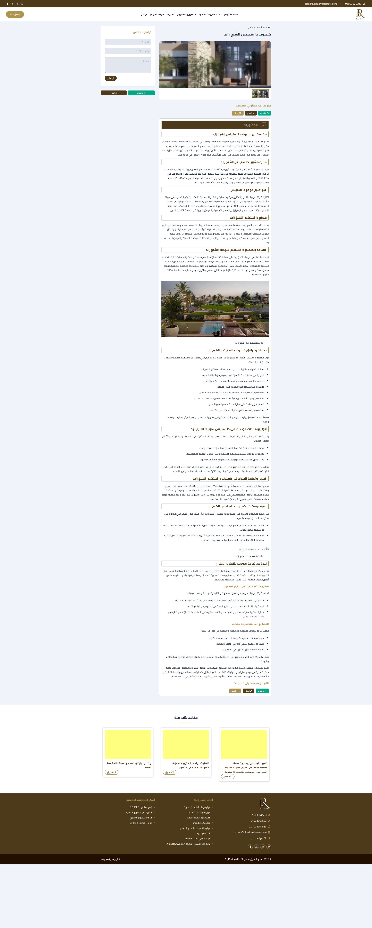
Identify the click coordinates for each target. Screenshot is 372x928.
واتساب (263, 113)
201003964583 (258, 826)
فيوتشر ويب (107, 859)
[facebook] (7, 4)
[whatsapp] (22, 4)
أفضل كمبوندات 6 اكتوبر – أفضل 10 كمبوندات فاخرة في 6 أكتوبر (190, 765)
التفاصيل (227, 776)
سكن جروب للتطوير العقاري (139, 812)
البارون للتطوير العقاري (141, 823)
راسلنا (236, 113)
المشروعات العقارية (208, 14)
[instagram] (17, 4)
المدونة (170, 14)
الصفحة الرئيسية (230, 14)
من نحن (144, 14)
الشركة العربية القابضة (141, 807)
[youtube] (12, 4)
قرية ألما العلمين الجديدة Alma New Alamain (188, 844)
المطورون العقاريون (186, 14)
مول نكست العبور (201, 823)
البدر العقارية (232, 859)
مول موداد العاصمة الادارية (197, 807)
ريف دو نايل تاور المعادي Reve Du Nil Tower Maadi (129, 765)
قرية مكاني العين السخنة (197, 838)
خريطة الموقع (157, 14)
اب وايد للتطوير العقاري (141, 817)
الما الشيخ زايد (203, 833)
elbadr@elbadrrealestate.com (251, 832)
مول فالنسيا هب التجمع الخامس (194, 828)
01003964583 (259, 814)
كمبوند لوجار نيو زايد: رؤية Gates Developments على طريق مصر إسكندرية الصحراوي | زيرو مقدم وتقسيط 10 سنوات (246, 767)
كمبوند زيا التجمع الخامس (198, 817)
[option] (215, 64)
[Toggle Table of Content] (262, 124)
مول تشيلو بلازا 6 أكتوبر (199, 812)
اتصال (249, 113)
